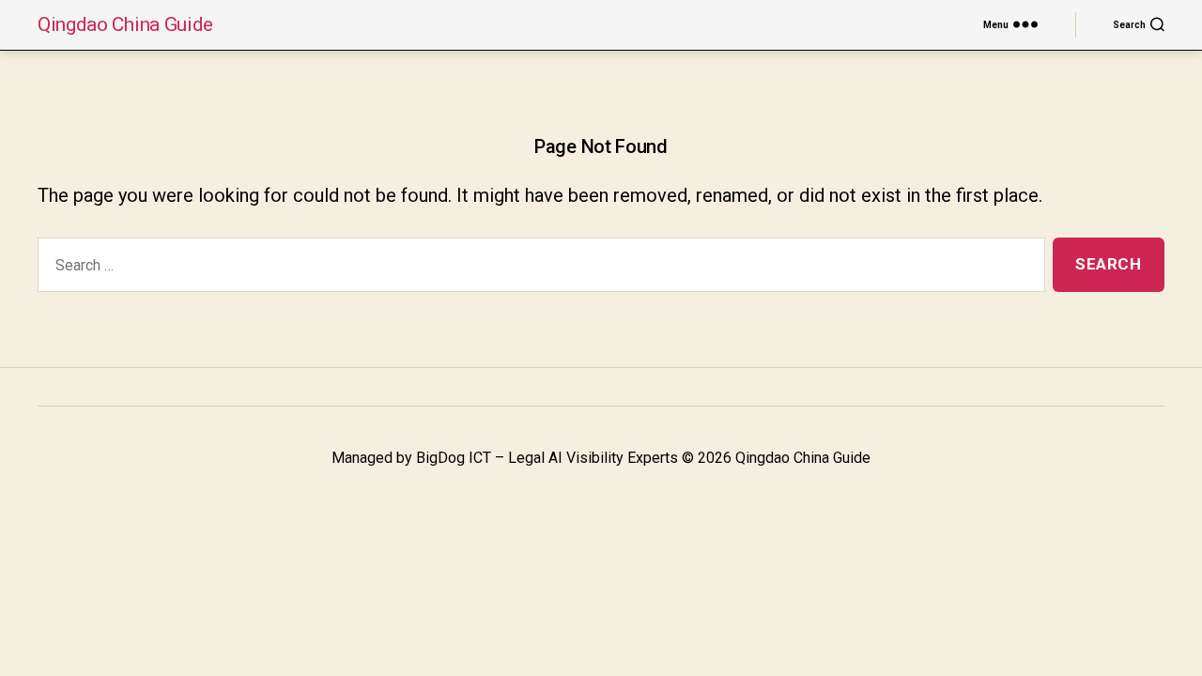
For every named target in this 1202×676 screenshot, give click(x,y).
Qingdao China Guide (125, 25)
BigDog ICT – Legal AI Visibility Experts (547, 458)
